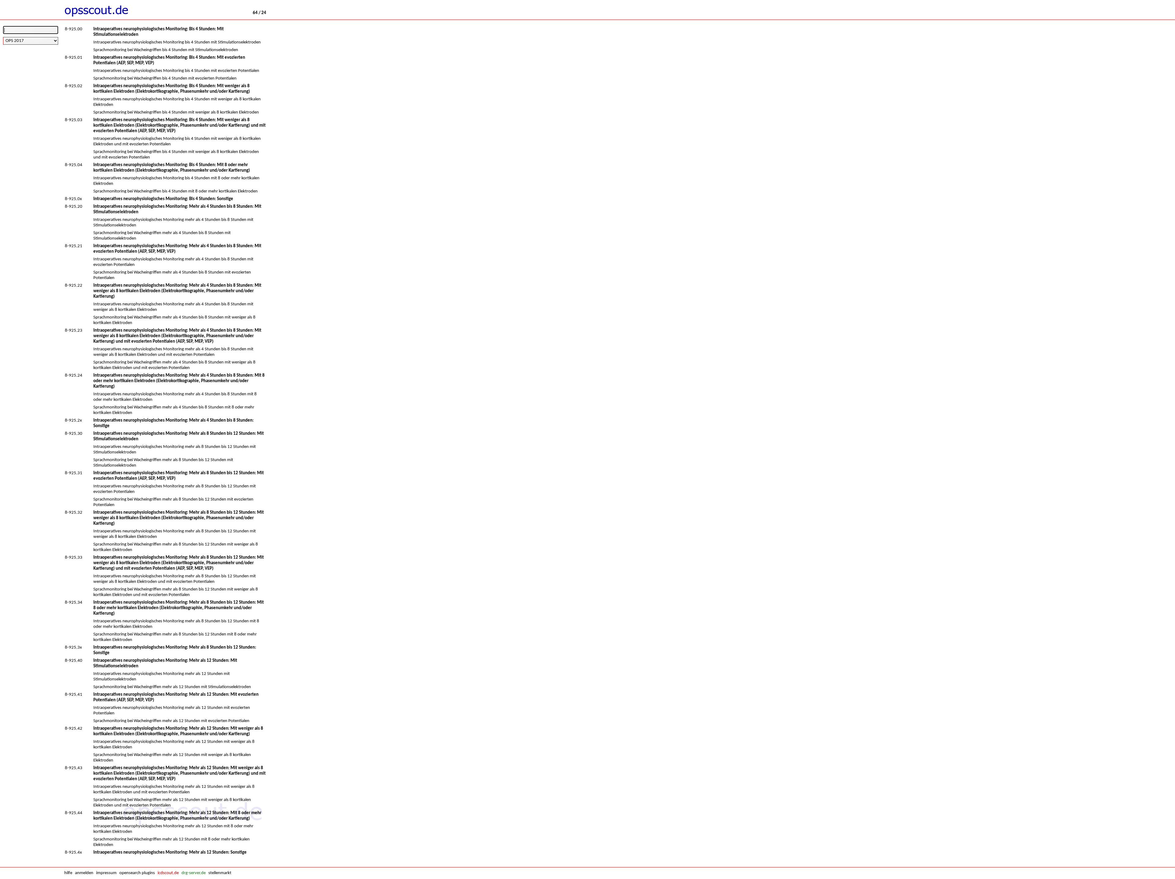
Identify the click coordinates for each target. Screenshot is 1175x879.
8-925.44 (73, 813)
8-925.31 (73, 473)
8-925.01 (73, 57)
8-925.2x (73, 420)
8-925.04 (73, 165)
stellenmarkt (219, 873)
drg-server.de (193, 873)
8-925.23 (73, 330)
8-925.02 (73, 86)
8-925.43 (73, 768)
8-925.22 (73, 285)
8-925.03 (73, 120)
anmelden (84, 873)
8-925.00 (73, 29)
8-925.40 (73, 660)
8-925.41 (73, 694)
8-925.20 (73, 206)
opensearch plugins (137, 873)
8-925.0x (73, 199)
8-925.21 (73, 246)
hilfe (68, 873)
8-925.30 (73, 433)
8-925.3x (73, 647)
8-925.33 (73, 557)
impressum (106, 873)
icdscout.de (168, 873)
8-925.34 (73, 602)
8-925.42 (73, 728)
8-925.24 (73, 375)
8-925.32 (73, 512)
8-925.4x (73, 852)
